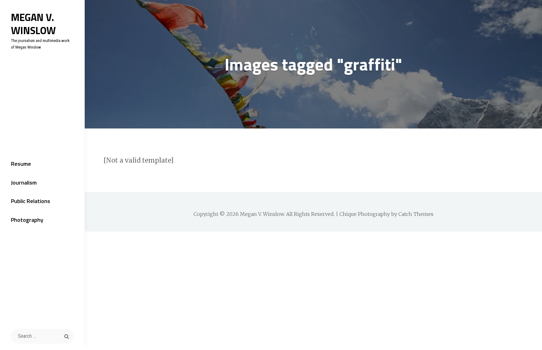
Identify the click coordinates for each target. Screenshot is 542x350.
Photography (27, 220)
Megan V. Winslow (33, 24)
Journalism (24, 182)
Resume (21, 163)
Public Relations (30, 201)
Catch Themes (415, 214)
